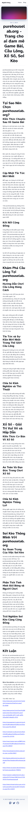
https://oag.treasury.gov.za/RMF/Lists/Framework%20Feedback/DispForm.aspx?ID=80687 (14, 744)
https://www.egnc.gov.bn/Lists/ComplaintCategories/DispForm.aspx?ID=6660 (14, 703)
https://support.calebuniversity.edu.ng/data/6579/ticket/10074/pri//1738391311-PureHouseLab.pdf (14, 777)
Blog (24, 2)
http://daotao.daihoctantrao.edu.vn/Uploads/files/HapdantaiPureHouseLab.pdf (14, 760)
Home (20, 2)
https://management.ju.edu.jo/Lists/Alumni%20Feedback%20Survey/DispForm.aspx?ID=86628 (14, 724)
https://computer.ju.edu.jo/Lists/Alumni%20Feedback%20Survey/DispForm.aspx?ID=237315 (14, 734)
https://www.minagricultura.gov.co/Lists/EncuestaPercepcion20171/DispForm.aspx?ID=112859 (14, 787)
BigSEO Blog (6, 2)
